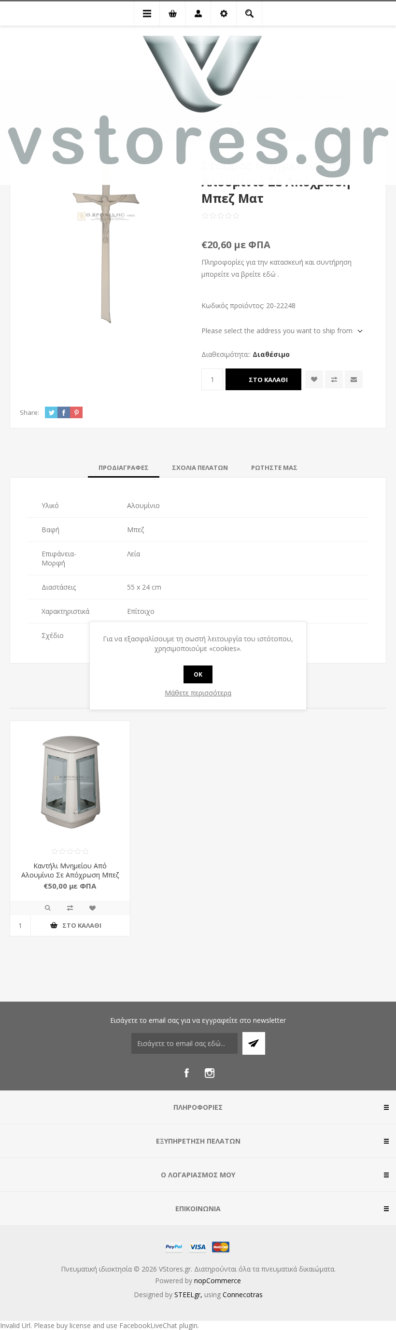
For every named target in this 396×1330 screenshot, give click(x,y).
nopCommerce (217, 1280)
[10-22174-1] (70, 781)
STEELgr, (189, 1294)
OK (198, 674)
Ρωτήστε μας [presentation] (274, 467)
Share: (29, 412)
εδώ (269, 274)
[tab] (123, 467)
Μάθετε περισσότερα (198, 692)
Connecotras (243, 1294)
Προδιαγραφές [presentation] (124, 467)
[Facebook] (186, 1073)
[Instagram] (209, 1073)
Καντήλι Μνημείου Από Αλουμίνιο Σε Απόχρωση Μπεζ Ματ (70, 875)
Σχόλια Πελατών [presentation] (200, 467)
